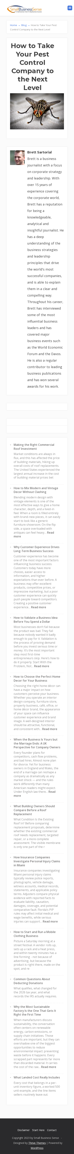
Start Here (38, 1130)
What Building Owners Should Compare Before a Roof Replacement (34, 810)
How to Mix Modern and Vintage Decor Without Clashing (36, 490)
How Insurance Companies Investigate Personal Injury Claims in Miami (37, 861)
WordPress (37, 1148)
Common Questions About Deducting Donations (32, 981)
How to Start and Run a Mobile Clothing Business (35, 934)
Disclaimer (23, 1130)
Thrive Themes (37, 1143)
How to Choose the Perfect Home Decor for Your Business (37, 679)
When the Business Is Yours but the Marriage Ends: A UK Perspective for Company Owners (37, 743)
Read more (38, 607)
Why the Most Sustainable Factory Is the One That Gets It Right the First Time (35, 1010)
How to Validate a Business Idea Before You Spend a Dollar (35, 620)
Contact (52, 1130)
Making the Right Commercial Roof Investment (34, 447)
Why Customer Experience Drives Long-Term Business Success (36, 549)
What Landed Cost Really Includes (37, 1077)
